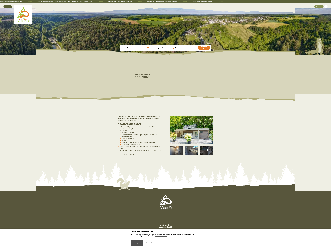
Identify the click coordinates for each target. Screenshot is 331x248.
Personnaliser (150, 243)
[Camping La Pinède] (23, 14)
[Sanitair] (191, 130)
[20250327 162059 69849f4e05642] (191, 150)
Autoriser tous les (137, 242)
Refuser (163, 243)
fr (326, 6)
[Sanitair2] (176, 150)
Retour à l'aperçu (141, 71)
